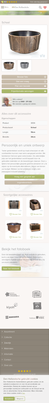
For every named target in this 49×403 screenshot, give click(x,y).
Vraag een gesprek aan (24, 176)
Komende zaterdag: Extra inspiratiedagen (24, 13)
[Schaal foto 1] (9, 65)
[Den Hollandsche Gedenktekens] (20, 7)
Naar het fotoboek (11, 268)
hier (23, 393)
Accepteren (9, 399)
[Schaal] (35, 204)
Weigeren (20, 399)
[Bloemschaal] (14, 204)
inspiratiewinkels (24, 182)
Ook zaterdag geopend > (39, 2)
